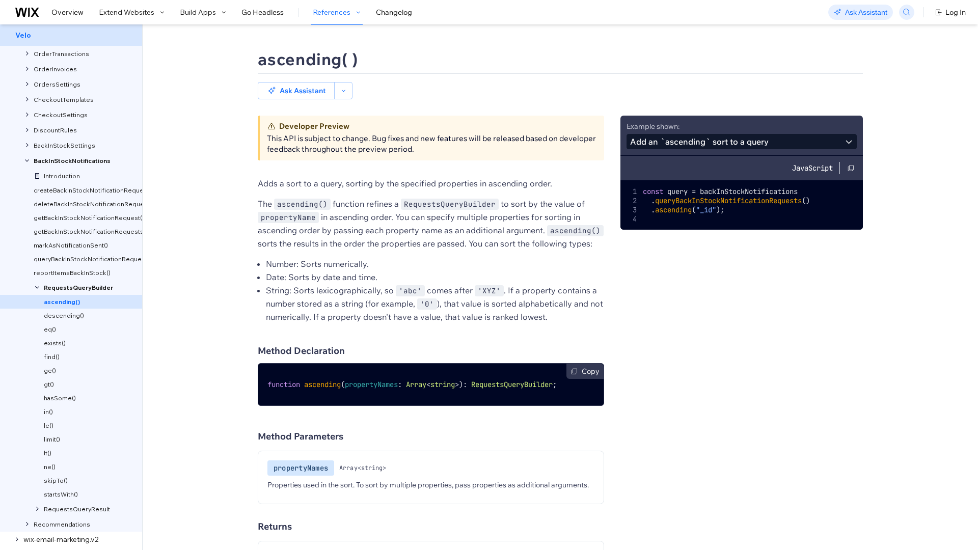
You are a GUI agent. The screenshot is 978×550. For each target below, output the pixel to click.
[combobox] (742, 141)
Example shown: (653, 126)
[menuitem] (71, 35)
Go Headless (262, 12)
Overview (67, 12)
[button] (296, 90)
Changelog (394, 12)
